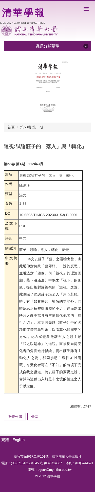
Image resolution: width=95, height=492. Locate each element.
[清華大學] (29, 30)
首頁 (11, 127)
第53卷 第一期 (31, 127)
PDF (22, 226)
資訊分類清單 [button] (47, 46)
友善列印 (15, 417)
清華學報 (24, 12)
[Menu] (86, 9)
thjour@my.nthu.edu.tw (54, 470)
